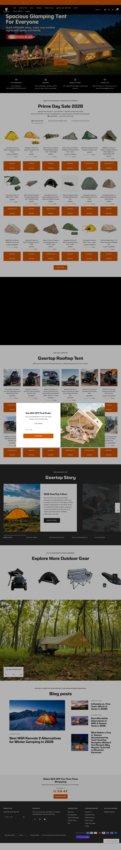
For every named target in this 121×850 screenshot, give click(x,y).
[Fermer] (102, 405)
